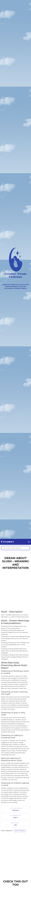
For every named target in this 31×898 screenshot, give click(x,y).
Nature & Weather (20, 830)
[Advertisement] (15, 587)
